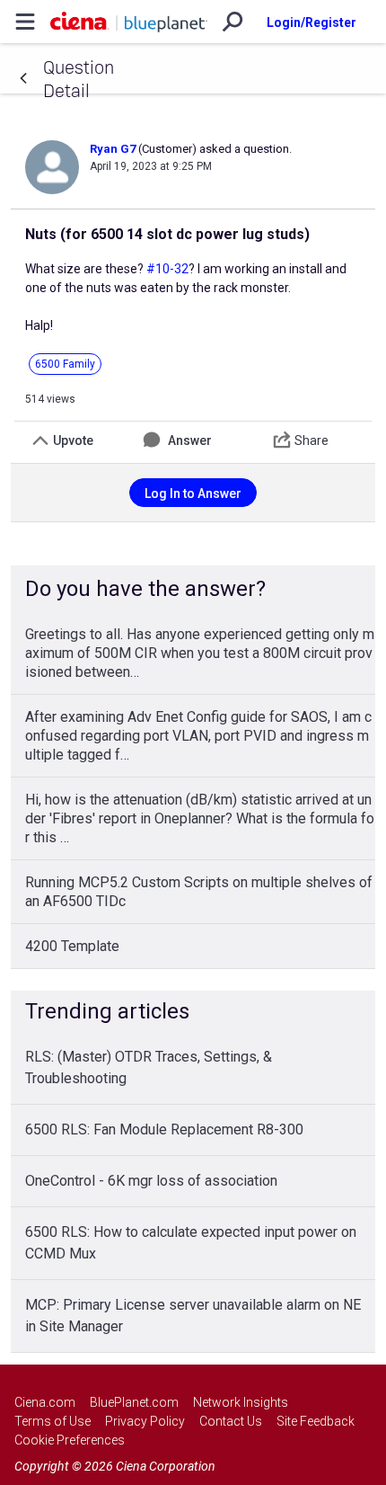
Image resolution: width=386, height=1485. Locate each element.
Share (311, 440)
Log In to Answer (193, 493)
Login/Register (311, 22)
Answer (190, 440)
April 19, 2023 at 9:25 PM (151, 166)
